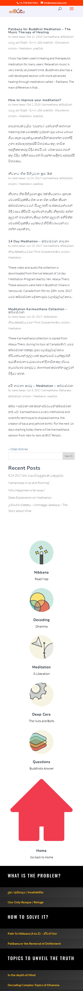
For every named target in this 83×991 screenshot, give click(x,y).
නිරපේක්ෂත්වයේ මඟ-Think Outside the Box (34, 251)
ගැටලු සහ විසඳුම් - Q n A (22, 42)
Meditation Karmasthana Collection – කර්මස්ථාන (37, 310)
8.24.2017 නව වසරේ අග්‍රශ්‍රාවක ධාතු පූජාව (36, 475)
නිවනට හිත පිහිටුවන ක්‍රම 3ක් (30, 174)
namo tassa (18, 36)
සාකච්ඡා (38, 48)
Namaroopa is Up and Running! (29, 483)
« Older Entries (18, 449)
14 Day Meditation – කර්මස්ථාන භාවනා (38, 241)
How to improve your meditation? (34, 100)
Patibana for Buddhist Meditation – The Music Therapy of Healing (39, 30)
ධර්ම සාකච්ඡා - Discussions (53, 42)
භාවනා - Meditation (20, 48)
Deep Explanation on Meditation (30, 497)
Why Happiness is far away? (26, 490)
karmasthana (51, 36)
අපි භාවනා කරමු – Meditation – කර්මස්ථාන (40, 386)
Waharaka (65, 390)
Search (69, 456)
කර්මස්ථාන (67, 36)
